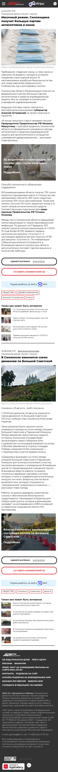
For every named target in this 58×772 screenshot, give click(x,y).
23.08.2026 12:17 (8, 351)
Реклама (7, 663)
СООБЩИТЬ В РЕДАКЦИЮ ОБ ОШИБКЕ (22, 685)
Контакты (8, 673)
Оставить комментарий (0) (29, 272)
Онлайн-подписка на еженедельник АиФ (26, 677)
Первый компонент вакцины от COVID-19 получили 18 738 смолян (30, 336)
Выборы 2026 (35, 681)
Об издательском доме (16, 659)
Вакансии (20, 663)
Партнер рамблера (25, 759)
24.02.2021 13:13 (8, 11)
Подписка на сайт (26, 673)
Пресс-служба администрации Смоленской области (27, 67)
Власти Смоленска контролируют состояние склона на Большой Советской (28, 533)
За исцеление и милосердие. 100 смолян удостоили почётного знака (28, 163)
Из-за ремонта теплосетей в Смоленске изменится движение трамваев (29, 639)
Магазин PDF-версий (14, 681)
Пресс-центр (39, 659)
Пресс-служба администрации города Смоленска (26, 403)
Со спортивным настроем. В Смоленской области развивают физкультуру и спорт (30, 310)
